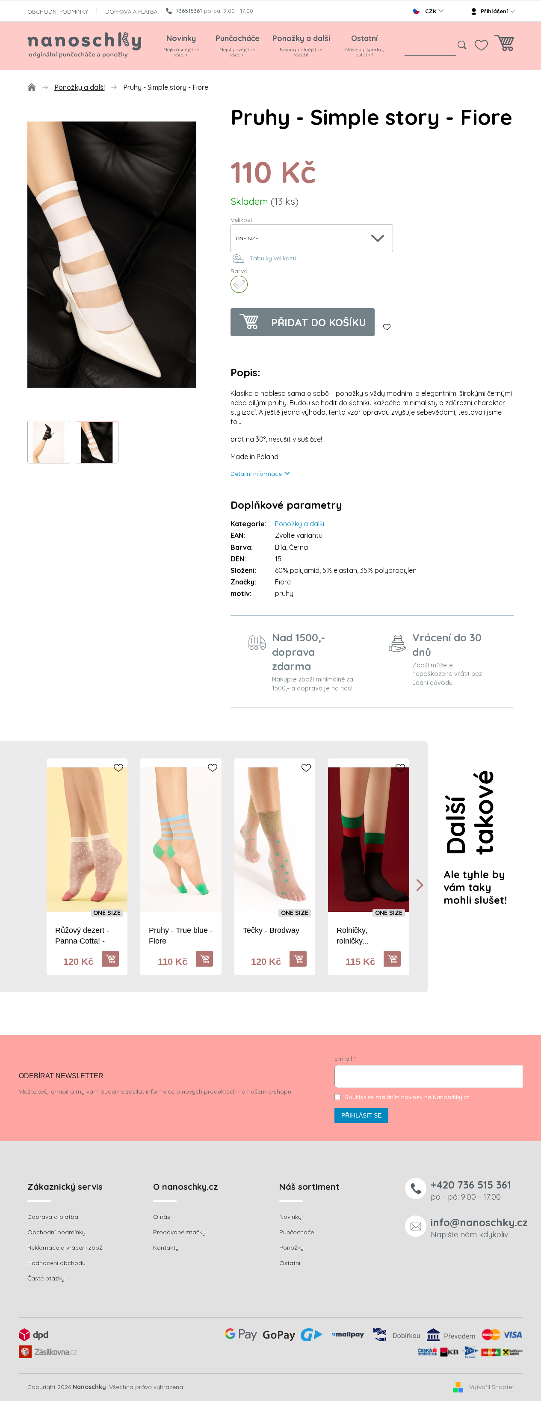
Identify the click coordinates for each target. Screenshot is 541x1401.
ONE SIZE (107, 913)
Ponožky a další (299, 523)
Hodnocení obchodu (56, 1263)
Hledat (462, 45)
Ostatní (289, 1263)
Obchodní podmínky (56, 1232)
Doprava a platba (52, 1217)
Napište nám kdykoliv (479, 1227)
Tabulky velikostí (273, 258)
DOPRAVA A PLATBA (131, 11)
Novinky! (291, 1217)
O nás (161, 1217)
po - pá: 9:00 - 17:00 (471, 1190)
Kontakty (166, 1247)
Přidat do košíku (318, 322)
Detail (114, 959)
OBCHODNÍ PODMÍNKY (57, 11)
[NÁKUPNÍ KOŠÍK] (504, 45)
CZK (430, 11)
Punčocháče (296, 1232)
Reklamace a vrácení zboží (65, 1247)
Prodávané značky (179, 1232)
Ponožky (291, 1247)
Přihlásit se (361, 1115)
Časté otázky (46, 1278)
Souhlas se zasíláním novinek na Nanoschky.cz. (407, 1097)
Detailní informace (256, 474)
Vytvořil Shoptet (491, 1387)
